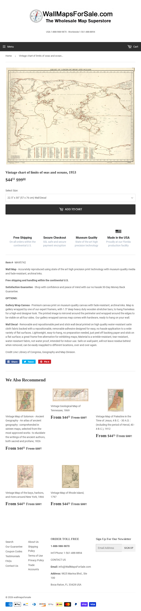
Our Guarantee (14, 546)
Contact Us (12, 565)
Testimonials (13, 556)
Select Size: (12, 190)
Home (9, 55)
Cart (135, 46)
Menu (10, 46)
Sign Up (128, 548)
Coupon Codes (14, 551)
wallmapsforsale (22, 597)
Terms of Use (35, 555)
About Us (33, 541)
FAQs (9, 561)
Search (9, 541)
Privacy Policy (36, 560)
